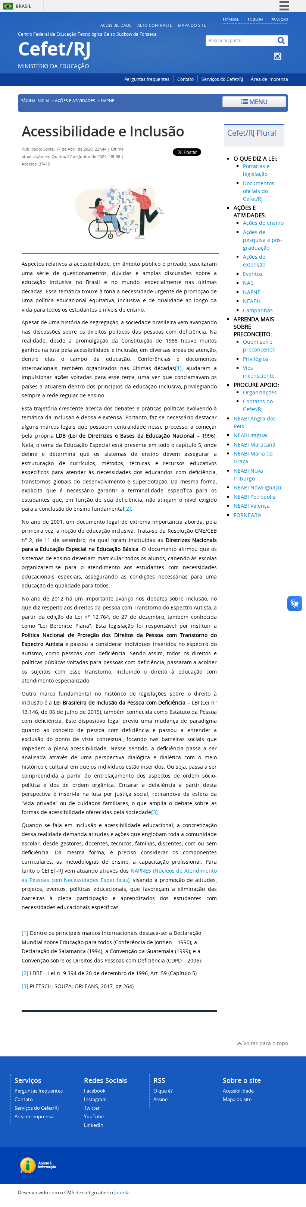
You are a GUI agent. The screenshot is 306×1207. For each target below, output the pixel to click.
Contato (185, 79)
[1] (178, 368)
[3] (154, 812)
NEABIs (252, 301)
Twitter (92, 1108)
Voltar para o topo (265, 1043)
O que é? (163, 1091)
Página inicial (35, 100)
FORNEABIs (248, 515)
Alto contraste (154, 25)
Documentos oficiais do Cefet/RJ (258, 191)
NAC (248, 282)
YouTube (94, 1116)
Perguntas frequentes (146, 79)
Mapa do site (192, 25)
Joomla (121, 1192)
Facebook (95, 1091)
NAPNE (251, 292)
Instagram (95, 1099)
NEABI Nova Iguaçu (257, 487)
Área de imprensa (269, 79)
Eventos (252, 273)
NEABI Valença (252, 505)
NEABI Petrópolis (254, 496)
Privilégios (255, 358)
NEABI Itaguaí (251, 435)
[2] (127, 508)
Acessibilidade (115, 25)
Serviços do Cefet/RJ (222, 79)
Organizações (260, 392)
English (255, 19)
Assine (160, 1099)
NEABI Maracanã (254, 444)
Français (279, 19)
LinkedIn (93, 1125)
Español (230, 19)
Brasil (23, 6)
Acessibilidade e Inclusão (103, 131)
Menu (258, 101)
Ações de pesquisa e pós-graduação (262, 240)
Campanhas (258, 310)
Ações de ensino (263, 222)
